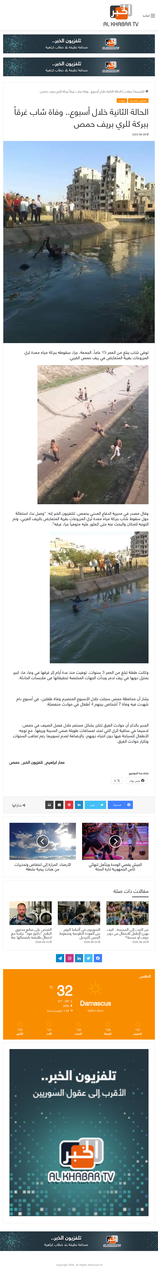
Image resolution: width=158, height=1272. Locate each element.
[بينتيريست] (69, 805)
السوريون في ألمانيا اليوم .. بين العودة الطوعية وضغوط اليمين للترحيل (79, 933)
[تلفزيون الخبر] (120, 15)
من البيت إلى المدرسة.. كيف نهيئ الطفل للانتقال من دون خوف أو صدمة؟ (128, 933)
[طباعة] (49, 805)
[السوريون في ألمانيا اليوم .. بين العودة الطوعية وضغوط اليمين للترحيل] (79, 913)
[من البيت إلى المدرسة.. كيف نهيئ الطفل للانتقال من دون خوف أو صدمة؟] (127, 913)
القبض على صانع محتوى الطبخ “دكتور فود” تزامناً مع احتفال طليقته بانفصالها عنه (31, 933)
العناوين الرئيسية (138, 100)
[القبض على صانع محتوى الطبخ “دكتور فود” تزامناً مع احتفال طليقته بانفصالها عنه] (30, 913)
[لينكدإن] (79, 805)
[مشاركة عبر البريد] (59, 805)
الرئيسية (139, 91)
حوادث (128, 91)
